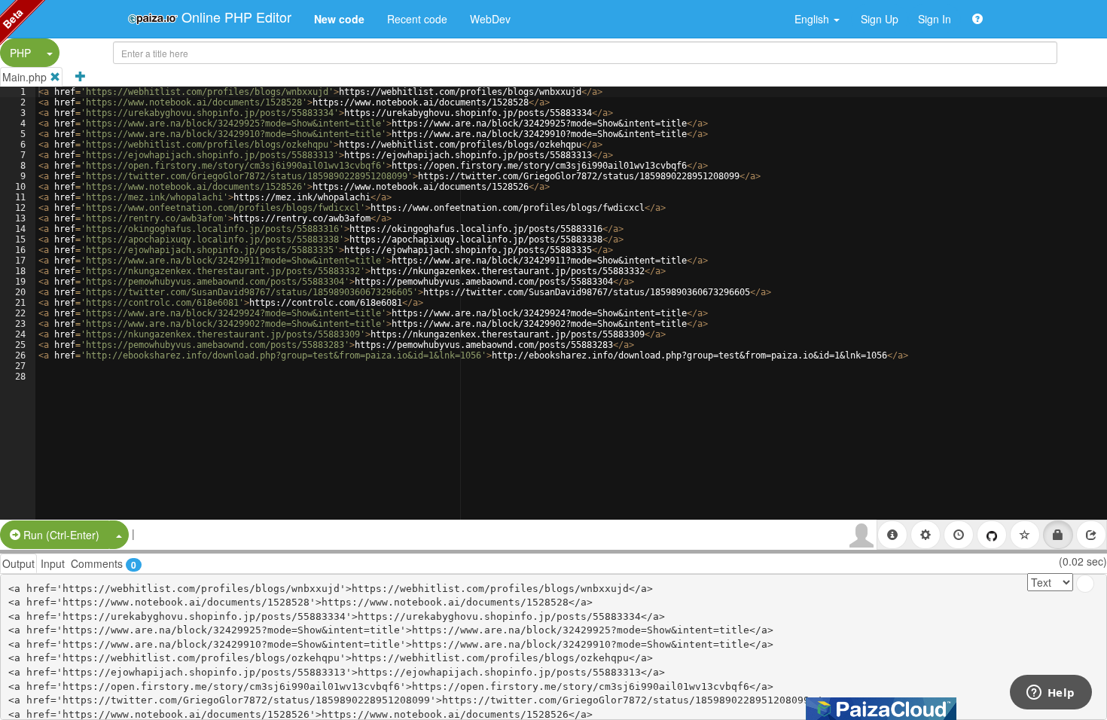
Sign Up (879, 18)
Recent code (417, 18)
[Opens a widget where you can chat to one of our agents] (1050, 693)
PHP (20, 52)
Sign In (934, 18)
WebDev (490, 18)
